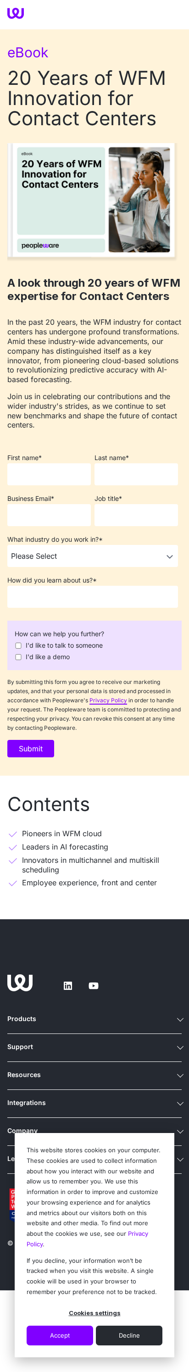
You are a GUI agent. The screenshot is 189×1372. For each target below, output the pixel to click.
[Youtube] (93, 985)
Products (21, 1018)
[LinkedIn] (67, 985)
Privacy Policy (108, 700)
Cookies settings (95, 1312)
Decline (129, 1335)
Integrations (26, 1102)
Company (22, 1130)
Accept (60, 1335)
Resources (24, 1074)
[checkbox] (93, 650)
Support (20, 1046)
